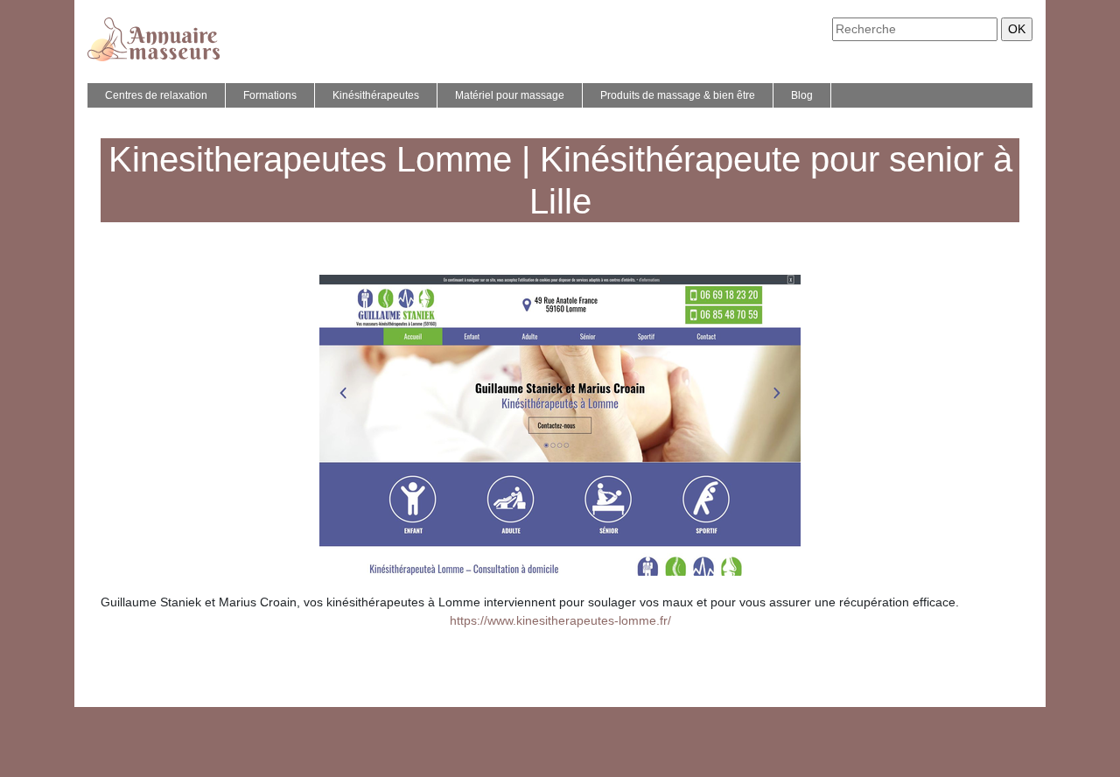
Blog (802, 95)
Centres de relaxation (156, 95)
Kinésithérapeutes (375, 95)
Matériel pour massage (509, 95)
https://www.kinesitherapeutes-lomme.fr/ (560, 620)
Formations (270, 95)
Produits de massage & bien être (677, 95)
